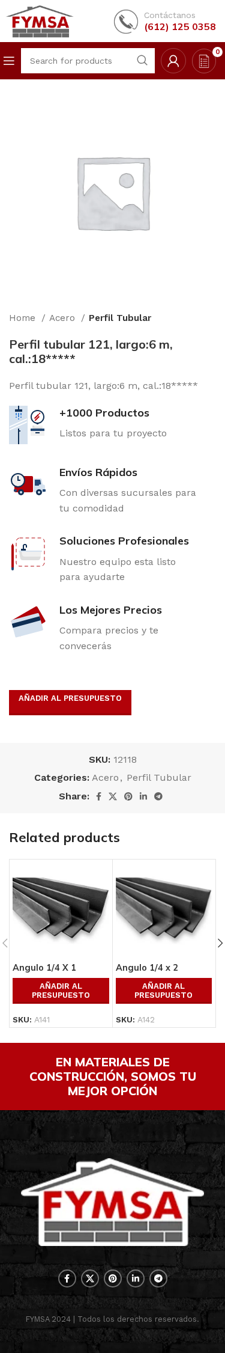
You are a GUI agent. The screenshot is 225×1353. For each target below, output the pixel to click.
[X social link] (113, 796)
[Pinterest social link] (128, 796)
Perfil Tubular (120, 318)
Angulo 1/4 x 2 (147, 967)
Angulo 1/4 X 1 (44, 967)
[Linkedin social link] (143, 796)
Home (23, 318)
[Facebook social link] (98, 796)
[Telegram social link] (158, 796)
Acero (63, 318)
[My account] (173, 61)
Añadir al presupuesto (70, 698)
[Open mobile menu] (9, 61)
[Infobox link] (165, 21)
